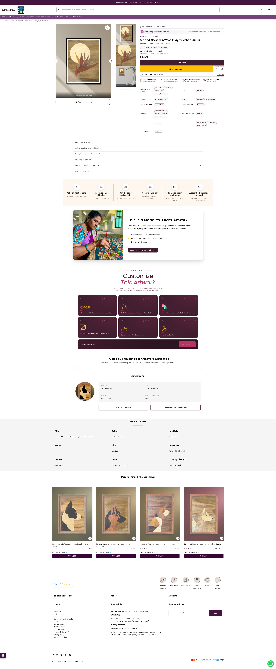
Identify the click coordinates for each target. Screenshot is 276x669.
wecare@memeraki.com (138, 611)
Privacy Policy (59, 634)
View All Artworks (123, 408)
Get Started (186, 344)
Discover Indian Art (43, 17)
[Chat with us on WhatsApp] (270, 663)
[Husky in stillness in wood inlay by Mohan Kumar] (204, 514)
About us (57, 611)
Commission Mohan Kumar (175, 408)
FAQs (56, 614)
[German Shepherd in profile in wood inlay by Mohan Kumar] (116, 514)
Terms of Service (60, 637)
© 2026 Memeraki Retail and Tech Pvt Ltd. (68, 661)
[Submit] (59, 9)
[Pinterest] (65, 655)
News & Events (59, 627)
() (270, 9)
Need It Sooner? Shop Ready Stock (143, 250)
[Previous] (55, 61)
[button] (182, 32)
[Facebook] (53, 655)
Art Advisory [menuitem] (13, 17)
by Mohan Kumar (147, 43)
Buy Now (182, 63)
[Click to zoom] (107, 27)
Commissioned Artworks (63, 619)
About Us (76, 17)
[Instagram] (57, 655)
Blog (55, 616)
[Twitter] (61, 655)
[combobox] (138, 9)
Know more (220, 75)
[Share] (222, 69)
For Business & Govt (61, 17)
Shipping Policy (59, 629)
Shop (3, 17)
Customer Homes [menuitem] (27, 17)
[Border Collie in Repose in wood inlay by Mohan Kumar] (72, 514)
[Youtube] (70, 655)
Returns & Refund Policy (63, 632)
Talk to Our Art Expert (176, 69)
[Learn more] (154, 27)
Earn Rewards (59, 624)
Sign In (259, 10)
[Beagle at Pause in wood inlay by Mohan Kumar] (160, 514)
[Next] (111, 61)
